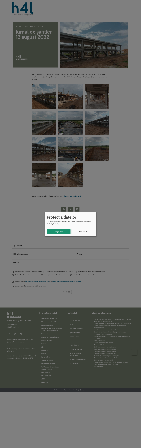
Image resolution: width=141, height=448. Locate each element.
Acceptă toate (58, 232)
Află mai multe (83, 232)
